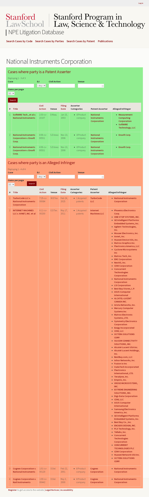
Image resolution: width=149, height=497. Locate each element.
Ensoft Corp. (125, 134)
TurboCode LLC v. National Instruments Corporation (24, 201)
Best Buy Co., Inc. (123, 422)
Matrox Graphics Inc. (124, 242)
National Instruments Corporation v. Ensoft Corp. (24, 138)
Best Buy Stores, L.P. (124, 288)
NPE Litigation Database (36, 32)
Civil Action (55, 81)
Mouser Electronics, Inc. (126, 233)
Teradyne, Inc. (121, 376)
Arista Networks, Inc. (124, 304)
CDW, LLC (119, 330)
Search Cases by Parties (49, 41)
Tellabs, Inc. (120, 432)
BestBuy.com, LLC (123, 356)
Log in (141, 3)
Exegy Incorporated (124, 327)
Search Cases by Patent (81, 41)
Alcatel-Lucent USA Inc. (126, 347)
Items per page (16, 89)
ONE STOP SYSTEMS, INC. (126, 216)
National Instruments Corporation (97, 118)
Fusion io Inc (120, 363)
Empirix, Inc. (120, 379)
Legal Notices (52, 489)
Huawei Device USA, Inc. (126, 239)
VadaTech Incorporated (126, 366)
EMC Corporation (123, 259)
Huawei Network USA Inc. (127, 454)
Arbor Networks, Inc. (124, 360)
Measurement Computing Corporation (126, 118)
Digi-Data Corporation (126, 396)
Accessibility (66, 489)
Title (15, 108)
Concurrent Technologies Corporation (121, 272)
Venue (81, 81)
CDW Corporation (123, 265)
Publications (105, 41)
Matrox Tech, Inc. (123, 256)
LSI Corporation (122, 285)
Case (10, 81)
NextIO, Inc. (120, 262)
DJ (38, 81)
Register (12, 489)
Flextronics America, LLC (126, 246)
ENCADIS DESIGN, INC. (125, 425)
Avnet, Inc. (119, 236)
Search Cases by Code (19, 41)
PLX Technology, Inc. (124, 428)
